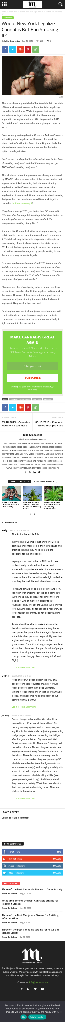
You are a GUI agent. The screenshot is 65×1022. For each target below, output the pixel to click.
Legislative (13, 11)
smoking (48, 399)
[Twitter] (39, 472)
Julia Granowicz (12, 41)
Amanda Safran (10, 893)
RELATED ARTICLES (20, 481)
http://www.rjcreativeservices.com (32, 439)
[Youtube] (43, 989)
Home (4, 11)
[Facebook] (26, 472)
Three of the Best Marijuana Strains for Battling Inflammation (52, 505)
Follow (57, 859)
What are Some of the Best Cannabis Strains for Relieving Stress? (32, 505)
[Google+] (29, 989)
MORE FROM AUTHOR (44, 481)
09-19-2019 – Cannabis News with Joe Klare (49, 423)
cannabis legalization (20, 399)
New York (37, 399)
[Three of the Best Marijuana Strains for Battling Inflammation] (53, 493)
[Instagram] (30, 472)
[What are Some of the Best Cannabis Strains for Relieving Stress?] (32, 493)
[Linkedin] (35, 472)
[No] (60, 1011)
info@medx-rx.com (38, 982)
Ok (23, 1017)
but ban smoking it (22, 203)
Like (59, 852)
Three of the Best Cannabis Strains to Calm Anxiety (11, 504)
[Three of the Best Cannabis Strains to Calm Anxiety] (11, 493)
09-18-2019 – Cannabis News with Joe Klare (16, 423)
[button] (60, 4)
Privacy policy (37, 1017)
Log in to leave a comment (24, 667)
